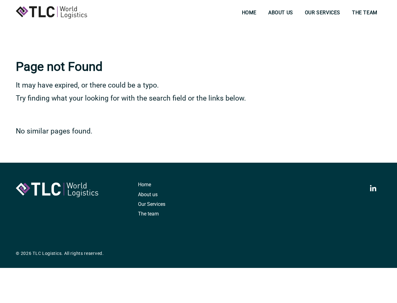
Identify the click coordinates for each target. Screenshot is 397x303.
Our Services (322, 13)
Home (249, 13)
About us (280, 13)
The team (364, 13)
